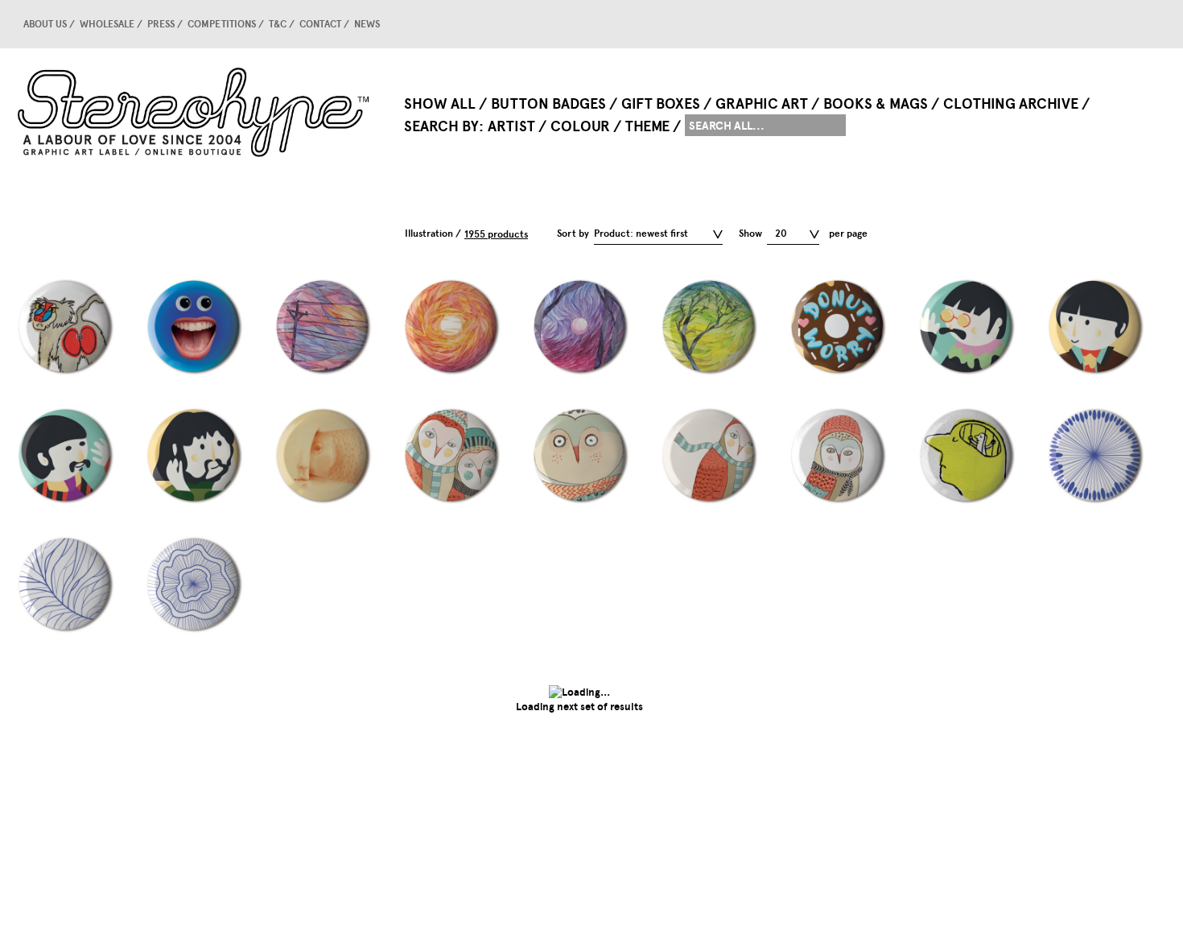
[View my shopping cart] (1122, 24)
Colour (580, 126)
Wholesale (107, 24)
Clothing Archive (1010, 104)
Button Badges (548, 104)
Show (750, 233)
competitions (222, 24)
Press (161, 24)
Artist (511, 126)
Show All (440, 104)
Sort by (573, 233)
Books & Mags (875, 104)
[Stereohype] (194, 111)
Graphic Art (761, 104)
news (367, 24)
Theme (647, 126)
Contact (320, 24)
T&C (277, 24)
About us (45, 24)
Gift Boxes (660, 104)
